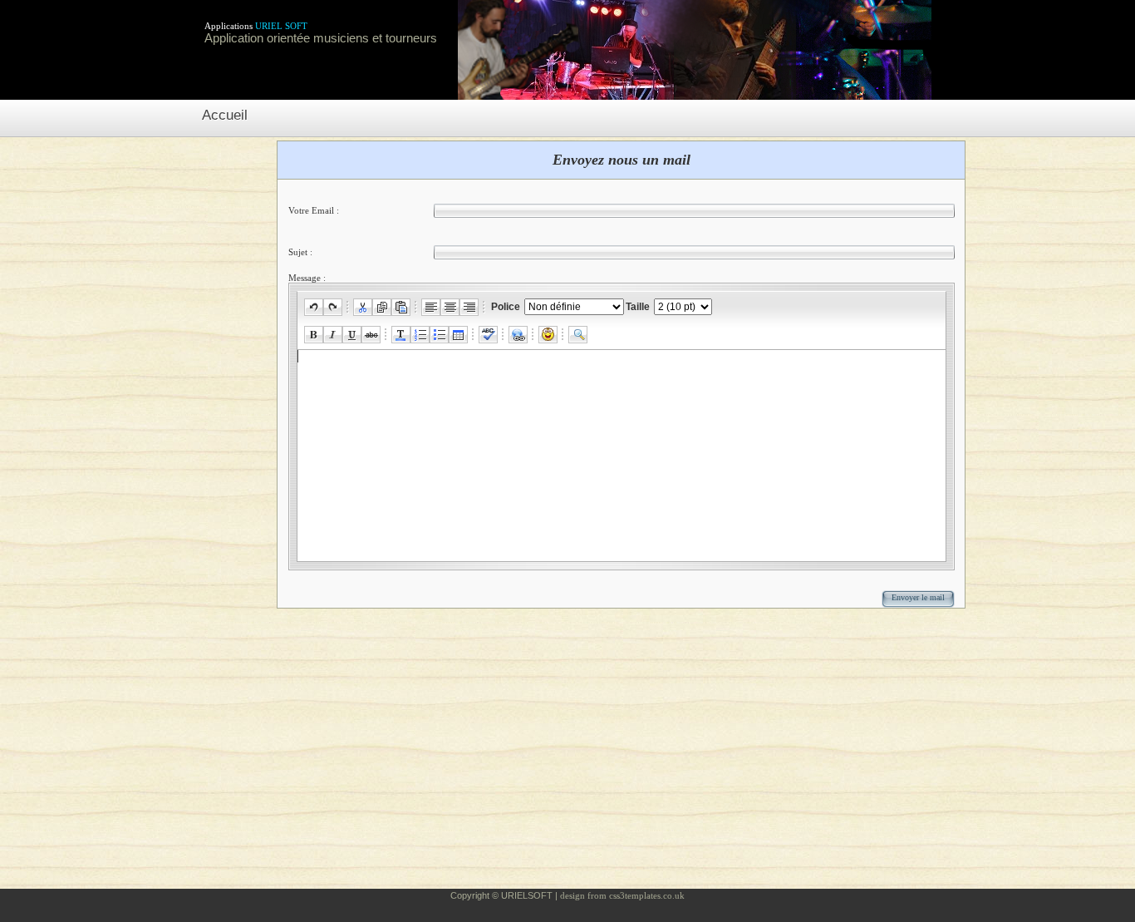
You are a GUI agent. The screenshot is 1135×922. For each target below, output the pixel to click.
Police (507, 307)
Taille (639, 307)
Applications (255, 26)
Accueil (225, 115)
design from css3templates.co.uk (622, 895)
